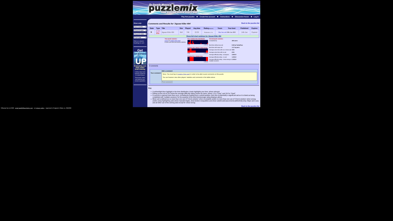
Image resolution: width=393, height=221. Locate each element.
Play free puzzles (187, 17)
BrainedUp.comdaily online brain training (140, 66)
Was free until (222, 32)
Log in (256, 17)
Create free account (207, 17)
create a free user (175, 40)
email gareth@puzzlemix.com (24, 108)
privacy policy (40, 108)
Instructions (225, 17)
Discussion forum (242, 17)
